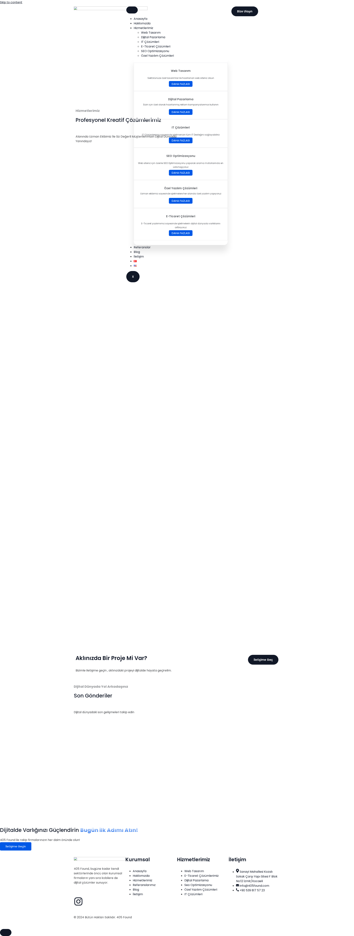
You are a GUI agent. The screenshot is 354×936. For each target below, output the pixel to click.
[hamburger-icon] (132, 9)
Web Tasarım (151, 32)
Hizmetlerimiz (143, 28)
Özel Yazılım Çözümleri (157, 56)
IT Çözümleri (150, 42)
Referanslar (142, 247)
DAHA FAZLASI (181, 84)
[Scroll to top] (5, 932)
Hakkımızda (142, 23)
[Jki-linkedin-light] (88, 901)
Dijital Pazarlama (153, 37)
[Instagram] (78, 901)
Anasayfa (140, 19)
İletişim (139, 256)
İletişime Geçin (16, 846)
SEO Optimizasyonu (155, 51)
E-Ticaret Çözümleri (155, 46)
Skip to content (11, 2)
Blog (137, 252)
